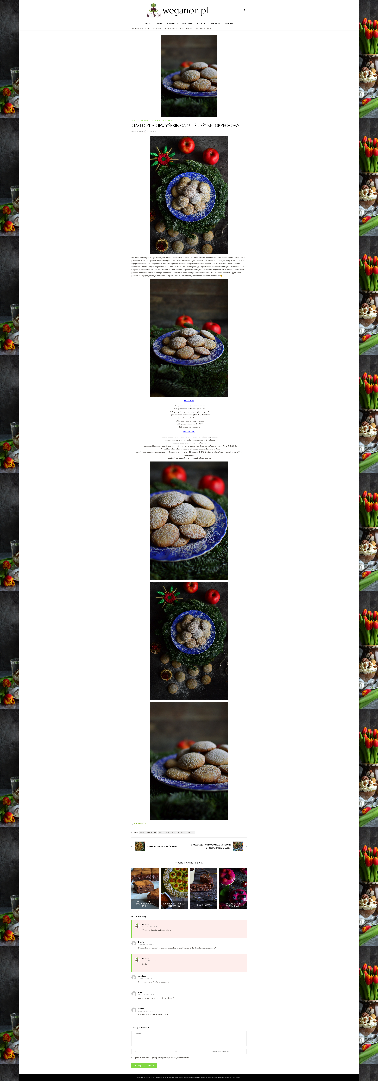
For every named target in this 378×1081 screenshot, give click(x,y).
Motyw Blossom (214, 1078)
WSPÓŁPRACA (172, 23)
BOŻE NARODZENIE (148, 832)
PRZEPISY (148, 23)
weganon (134, 131)
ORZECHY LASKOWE (167, 832)
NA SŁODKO (144, 121)
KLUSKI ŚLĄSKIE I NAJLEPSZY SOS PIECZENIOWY (174, 905)
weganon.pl (185, 10)
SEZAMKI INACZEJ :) (204, 905)
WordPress (236, 1078)
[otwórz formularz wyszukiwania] (245, 10)
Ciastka (134, 121)
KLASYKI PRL (216, 23)
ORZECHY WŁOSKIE (186, 832)
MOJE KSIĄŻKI (187, 23)
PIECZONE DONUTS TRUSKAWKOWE (233, 905)
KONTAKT (229, 23)
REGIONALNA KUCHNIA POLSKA (162, 121)
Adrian (141, 1008)
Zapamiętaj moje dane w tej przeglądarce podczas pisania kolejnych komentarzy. (161, 1058)
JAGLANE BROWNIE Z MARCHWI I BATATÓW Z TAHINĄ (145, 904)
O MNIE (159, 23)
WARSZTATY (202, 23)
